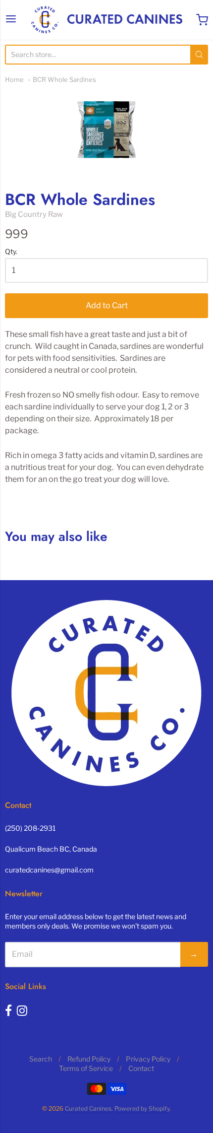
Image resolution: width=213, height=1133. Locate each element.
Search (40, 1059)
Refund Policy (88, 1059)
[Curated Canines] (106, 20)
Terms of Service (86, 1068)
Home (14, 79)
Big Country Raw (34, 214)
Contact (141, 1068)
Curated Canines (88, 1108)
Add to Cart (107, 305)
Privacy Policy (148, 1059)
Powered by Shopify (141, 1108)
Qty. (11, 252)
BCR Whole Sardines (64, 79)
